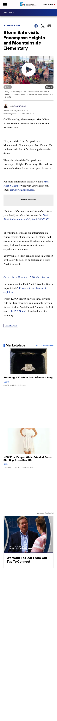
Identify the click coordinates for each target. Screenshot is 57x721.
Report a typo (11, 326)
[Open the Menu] (5, 4)
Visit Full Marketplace (43, 345)
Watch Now (48, 4)
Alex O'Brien (19, 106)
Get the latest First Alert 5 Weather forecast (27, 277)
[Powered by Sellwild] (49, 513)
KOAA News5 (18, 311)
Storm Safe (12, 25)
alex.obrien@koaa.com (22, 189)
